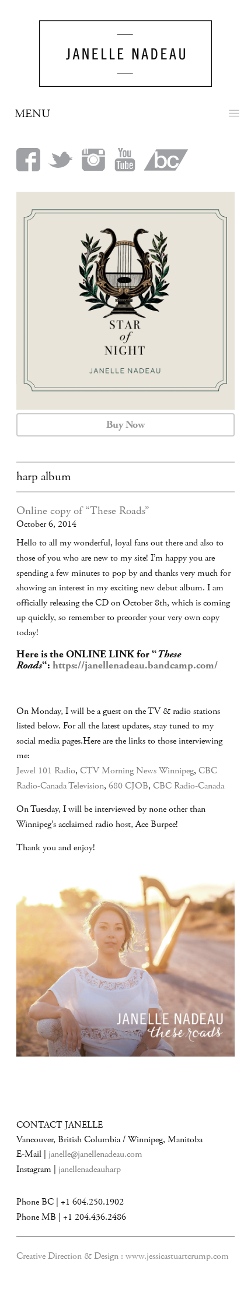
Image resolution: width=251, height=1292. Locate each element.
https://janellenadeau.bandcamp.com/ (135, 665)
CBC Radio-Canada (188, 786)
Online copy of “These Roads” (82, 511)
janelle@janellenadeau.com (95, 1154)
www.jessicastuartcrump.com (177, 1256)
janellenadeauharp (89, 1169)
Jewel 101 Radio (45, 771)
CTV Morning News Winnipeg (137, 771)
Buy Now (125, 424)
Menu (32, 114)
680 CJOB (128, 786)
